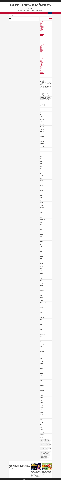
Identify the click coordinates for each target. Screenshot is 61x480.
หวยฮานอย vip (42, 393)
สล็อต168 (41, 361)
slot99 (41, 24)
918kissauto (41, 170)
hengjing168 (41, 205)
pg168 (41, 22)
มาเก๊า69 (41, 354)
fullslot (41, 197)
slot (40, 41)
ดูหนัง (41, 67)
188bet (41, 158)
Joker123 (41, 212)
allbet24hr (41, 176)
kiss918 (41, 39)
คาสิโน (41, 331)
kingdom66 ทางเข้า (42, 219)
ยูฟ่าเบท (41, 356)
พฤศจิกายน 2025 (42, 129)
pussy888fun (41, 271)
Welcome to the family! (16, 12)
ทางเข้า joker (42, 44)
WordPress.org (42, 434)
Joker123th (41, 215)
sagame (41, 280)
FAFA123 (41, 193)
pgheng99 (41, 64)
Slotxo (41, 295)
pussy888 (41, 31)
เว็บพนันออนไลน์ (42, 412)
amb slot (41, 178)
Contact (12, 12)
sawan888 (41, 285)
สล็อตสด (41, 380)
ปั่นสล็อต (41, 346)
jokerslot (41, 50)
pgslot (41, 30)
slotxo (41, 33)
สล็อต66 (41, 25)
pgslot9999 (41, 261)
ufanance (41, 326)
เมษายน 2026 (42, 121)
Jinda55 (41, 210)
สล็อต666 (41, 368)
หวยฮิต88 (41, 395)
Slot (40, 292)
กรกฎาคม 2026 (42, 116)
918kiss (41, 54)
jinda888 (49, 443)
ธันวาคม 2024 (42, 148)
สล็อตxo (41, 52)
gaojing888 (41, 202)
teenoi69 (41, 309)
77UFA (41, 166)
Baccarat (41, 180)
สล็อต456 (41, 363)
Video (51, 12)
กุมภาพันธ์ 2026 (42, 124)
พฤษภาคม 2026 (42, 119)
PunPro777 (41, 266)
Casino (41, 188)
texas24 (41, 312)
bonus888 (41, 185)
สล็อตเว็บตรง (42, 26)
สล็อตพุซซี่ (41, 378)
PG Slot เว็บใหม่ (42, 248)
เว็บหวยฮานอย (42, 417)
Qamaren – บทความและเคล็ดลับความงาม (30, 6)
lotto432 (41, 227)
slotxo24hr (41, 297)
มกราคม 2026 (42, 126)
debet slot (41, 190)
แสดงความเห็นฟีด (42, 432)
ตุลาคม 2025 (42, 131)
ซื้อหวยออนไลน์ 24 (42, 334)
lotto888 (41, 229)
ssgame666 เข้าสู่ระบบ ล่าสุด (43, 302)
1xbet (41, 161)
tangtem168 (41, 307)
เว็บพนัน (41, 410)
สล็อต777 (41, 370)
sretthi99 (41, 300)
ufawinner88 (41, 327)
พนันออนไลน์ (42, 351)
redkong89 (41, 275)
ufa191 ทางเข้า (42, 317)
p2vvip (41, 239)
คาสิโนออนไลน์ (42, 332)
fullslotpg (41, 65)
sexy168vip (41, 288)
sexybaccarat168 (42, 290)
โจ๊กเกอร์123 (41, 46)
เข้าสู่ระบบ (41, 429)
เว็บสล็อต (41, 414)
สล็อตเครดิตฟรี (42, 383)
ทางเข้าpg (41, 339)
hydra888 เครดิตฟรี (42, 209)
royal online (41, 278)
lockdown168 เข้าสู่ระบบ (43, 226)
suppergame (41, 305)
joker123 (41, 21)
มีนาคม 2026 (42, 122)
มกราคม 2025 (42, 146)
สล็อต (41, 47)
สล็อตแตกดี (41, 388)
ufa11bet (41, 314)
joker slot (41, 45)
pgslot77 (41, 71)
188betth (44, 439)
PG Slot (41, 246)
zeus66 (41, 329)
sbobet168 (41, 287)
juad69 (41, 217)
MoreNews (33, 479)
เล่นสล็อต (41, 402)
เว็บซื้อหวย (41, 407)
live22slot (41, 224)
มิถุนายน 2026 (42, 117)
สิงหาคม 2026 (42, 114)
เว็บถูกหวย (41, 409)
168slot (41, 156)
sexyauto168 (42, 448)
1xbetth (41, 163)
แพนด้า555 (41, 422)
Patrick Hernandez (33, 476)
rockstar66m (42, 276)
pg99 (41, 251)
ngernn (41, 236)
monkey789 (41, 234)
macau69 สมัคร (42, 231)
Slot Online (41, 293)
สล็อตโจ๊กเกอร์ (42, 390)
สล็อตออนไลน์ (42, 53)
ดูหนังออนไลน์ (42, 43)
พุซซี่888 (41, 353)
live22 (41, 66)
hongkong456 (42, 207)
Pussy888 (41, 270)
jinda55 (41, 23)
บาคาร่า (41, 32)
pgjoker (41, 253)
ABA (40, 173)
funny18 (41, 200)
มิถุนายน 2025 (42, 138)
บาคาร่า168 (41, 62)
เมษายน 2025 (42, 141)
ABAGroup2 (41, 175)
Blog (9, 12)
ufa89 (41, 319)
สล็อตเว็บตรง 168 (42, 387)
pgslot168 (41, 256)
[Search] (47, 12)
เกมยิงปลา (41, 397)
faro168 (41, 195)
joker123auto (42, 214)
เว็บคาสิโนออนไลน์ (42, 405)
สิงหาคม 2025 (42, 134)
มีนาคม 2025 (42, 143)
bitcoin (41, 183)
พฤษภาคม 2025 (42, 139)
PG (40, 244)
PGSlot (41, 254)
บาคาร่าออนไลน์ (42, 344)
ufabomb (41, 324)
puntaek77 (41, 268)
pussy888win (41, 273)
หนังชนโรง (41, 56)
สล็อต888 (41, 28)
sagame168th (42, 57)
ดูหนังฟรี (41, 59)
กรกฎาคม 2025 (42, 136)
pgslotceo (41, 263)
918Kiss (41, 168)
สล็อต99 (41, 375)
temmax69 (41, 310)
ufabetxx (41, 322)
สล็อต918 (41, 373)
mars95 (41, 232)
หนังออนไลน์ (41, 69)
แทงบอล (41, 419)
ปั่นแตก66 (41, 72)
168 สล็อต (41, 154)
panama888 (41, 241)
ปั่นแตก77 (41, 349)
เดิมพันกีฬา (41, 400)
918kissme (41, 171)
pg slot (41, 38)
